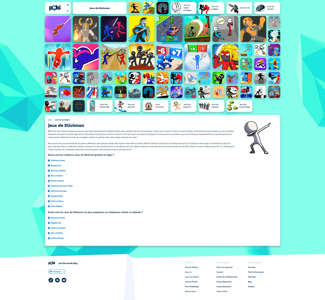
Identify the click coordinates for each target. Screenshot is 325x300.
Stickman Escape (59, 191)
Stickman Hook (58, 160)
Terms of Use (222, 291)
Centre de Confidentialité (227, 277)
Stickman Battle (58, 171)
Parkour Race (57, 201)
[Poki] (55, 8)
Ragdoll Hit (56, 166)
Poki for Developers (256, 272)
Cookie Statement (224, 287)
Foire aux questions (225, 267)
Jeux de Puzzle (191, 282)
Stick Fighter (56, 206)
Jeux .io (188, 272)
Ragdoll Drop (57, 196)
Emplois (251, 287)
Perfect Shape (57, 181)
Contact (220, 272)
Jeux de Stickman (62, 120)
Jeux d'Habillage (192, 287)
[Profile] (68, 5)
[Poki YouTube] (64, 280)
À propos (251, 267)
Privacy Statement (224, 282)
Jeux (50, 120)
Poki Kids (252, 277)
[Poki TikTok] (50, 280)
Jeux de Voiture (191, 267)
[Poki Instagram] (57, 280)
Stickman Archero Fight (61, 186)
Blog (250, 282)
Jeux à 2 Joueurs (192, 277)
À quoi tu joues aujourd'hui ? (68, 11)
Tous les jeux (190, 291)
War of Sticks (57, 176)
